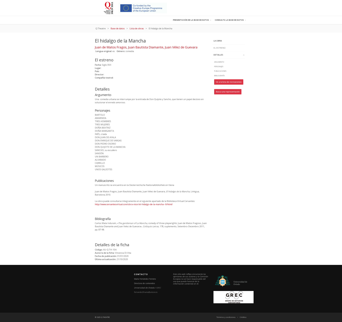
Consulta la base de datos (229, 20)
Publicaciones (220, 71)
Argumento (219, 62)
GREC (158, 287)
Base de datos (118, 28)
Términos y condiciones (226, 317)
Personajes (218, 66)
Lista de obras (137, 28)
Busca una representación (228, 91)
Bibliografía (219, 75)
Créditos (243, 317)
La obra (217, 40)
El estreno (219, 47)
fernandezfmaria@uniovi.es (146, 292)
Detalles (218, 54)
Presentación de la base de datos (191, 20)
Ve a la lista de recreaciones (229, 81)
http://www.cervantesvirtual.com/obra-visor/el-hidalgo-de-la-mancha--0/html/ (134, 204)
